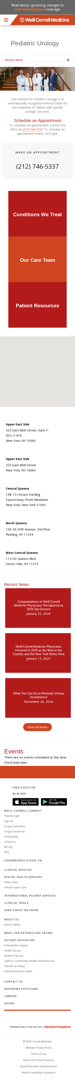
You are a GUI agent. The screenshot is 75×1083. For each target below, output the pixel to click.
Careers (10, 996)
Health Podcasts (13, 955)
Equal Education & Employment (38, 1066)
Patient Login (11, 816)
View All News (38, 727)
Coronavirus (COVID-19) (23, 860)
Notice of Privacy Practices (38, 1060)
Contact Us (13, 981)
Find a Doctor (23, 787)
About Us (11, 919)
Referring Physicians (21, 989)
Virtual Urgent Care (15, 887)
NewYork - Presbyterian (37, 1027)
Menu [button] (6, 20)
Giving (9, 1003)
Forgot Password (14, 831)
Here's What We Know (21, 910)
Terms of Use (38, 1054)
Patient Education (19, 940)
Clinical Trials (16, 903)
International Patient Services (30, 895)
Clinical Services (18, 870)
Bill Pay (8, 847)
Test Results (11, 836)
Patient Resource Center (18, 971)
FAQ (6, 852)
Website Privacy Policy (39, 1047)
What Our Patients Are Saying (28, 933)
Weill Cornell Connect (23, 811)
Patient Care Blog (14, 966)
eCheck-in (10, 842)
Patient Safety (12, 924)
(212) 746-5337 (32, 129)
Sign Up (8, 821)
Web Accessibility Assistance (38, 1072)
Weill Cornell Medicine (37, 1018)
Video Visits (11, 882)
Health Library (12, 950)
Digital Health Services (23, 877)
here (54, 133)
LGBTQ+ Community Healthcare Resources (29, 961)
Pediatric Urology (35, 43)
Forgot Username (14, 826)
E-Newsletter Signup (16, 945)
